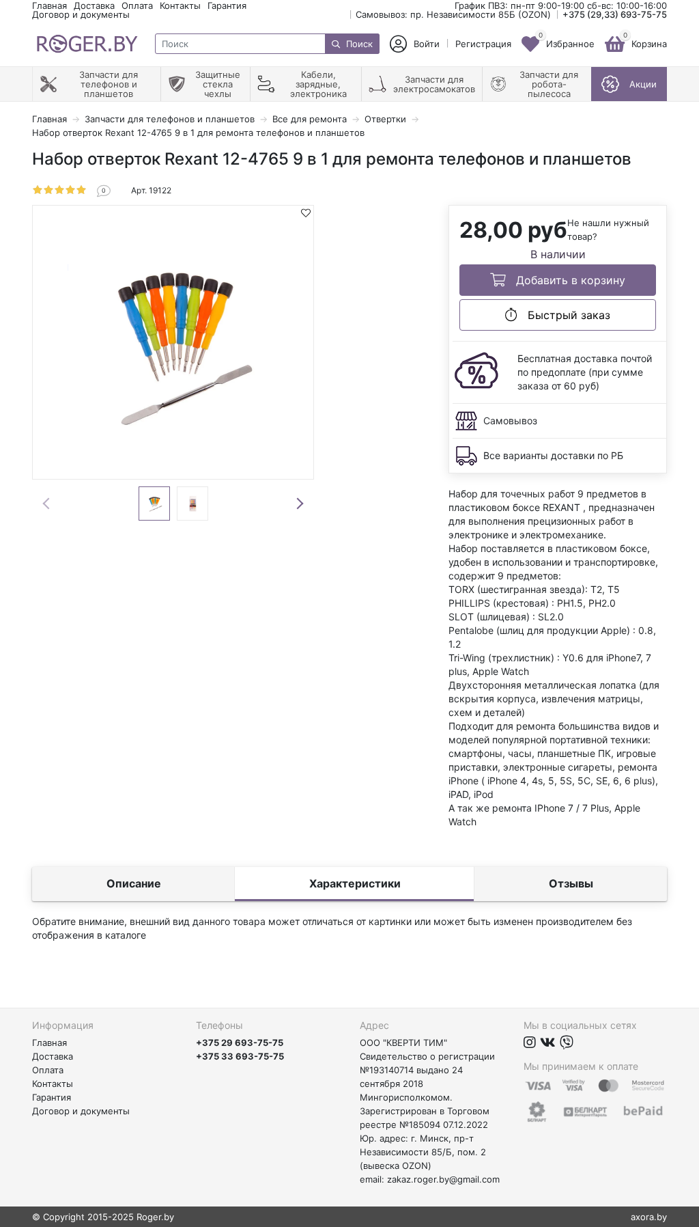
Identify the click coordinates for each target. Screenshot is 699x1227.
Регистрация (483, 44)
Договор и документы (81, 14)
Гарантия (227, 5)
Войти (427, 44)
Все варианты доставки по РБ (553, 455)
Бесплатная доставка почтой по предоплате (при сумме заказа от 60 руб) (584, 372)
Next (299, 503)
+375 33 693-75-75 (240, 1056)
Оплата (137, 5)
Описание (133, 883)
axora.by (649, 1216)
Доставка (94, 5)
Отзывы (571, 883)
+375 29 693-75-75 (239, 1042)
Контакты (180, 5)
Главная (49, 5)
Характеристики (355, 883)
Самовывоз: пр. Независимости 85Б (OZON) (453, 14)
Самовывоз (510, 420)
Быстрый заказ (567, 315)
